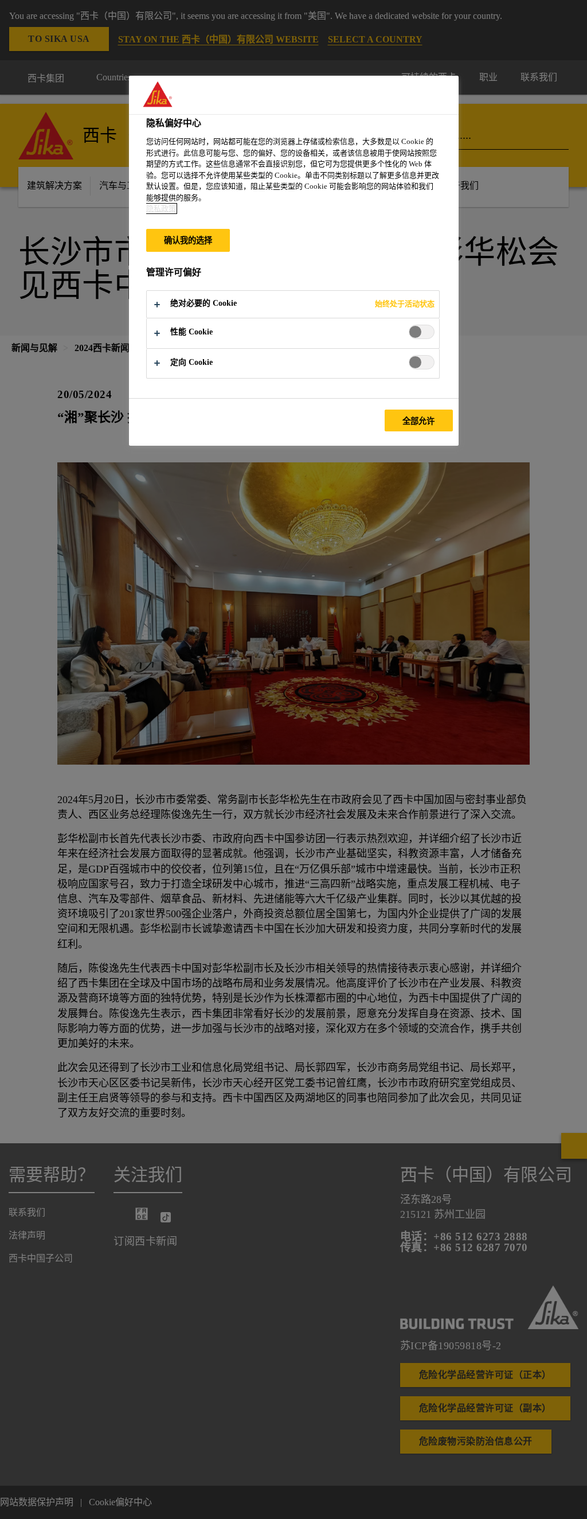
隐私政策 (161, 208)
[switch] (422, 332)
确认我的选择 (188, 240)
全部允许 (418, 421)
